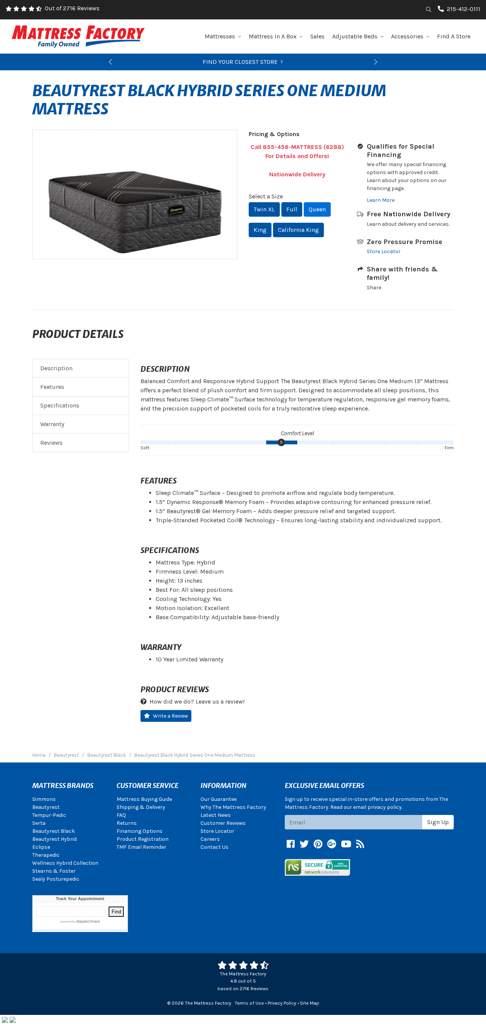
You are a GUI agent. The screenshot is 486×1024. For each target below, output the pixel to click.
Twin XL (264, 209)
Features (52, 386)
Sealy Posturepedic (55, 879)
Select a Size (266, 196)
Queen (317, 209)
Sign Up (438, 822)
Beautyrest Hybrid (54, 839)
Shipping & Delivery (141, 807)
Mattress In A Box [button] (273, 36)
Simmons (44, 799)
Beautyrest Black (53, 831)
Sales (317, 36)
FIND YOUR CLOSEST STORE (240, 61)
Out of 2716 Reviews (72, 8)
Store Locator (384, 251)
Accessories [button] (407, 36)
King (260, 229)
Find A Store (453, 36)
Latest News (215, 815)
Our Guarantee (218, 799)
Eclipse (41, 847)
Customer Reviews (223, 823)
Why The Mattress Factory (233, 807)
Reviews (51, 442)
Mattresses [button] (220, 36)
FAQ (121, 815)
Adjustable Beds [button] (354, 36)
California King (298, 229)
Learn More (380, 200)
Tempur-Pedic (49, 815)
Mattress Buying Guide (144, 799)
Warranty (52, 424)
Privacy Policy (282, 1003)
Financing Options (140, 831)
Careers (210, 839)
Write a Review (170, 716)
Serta (39, 823)
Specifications (59, 405)
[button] (110, 62)
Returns (127, 823)
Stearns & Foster (54, 871)
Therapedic (46, 855)
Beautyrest (46, 807)
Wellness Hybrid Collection (65, 863)
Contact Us (214, 847)
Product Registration (143, 839)
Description (56, 368)
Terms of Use (249, 1003)
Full (291, 209)
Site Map (309, 1003)
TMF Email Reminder (141, 847)
